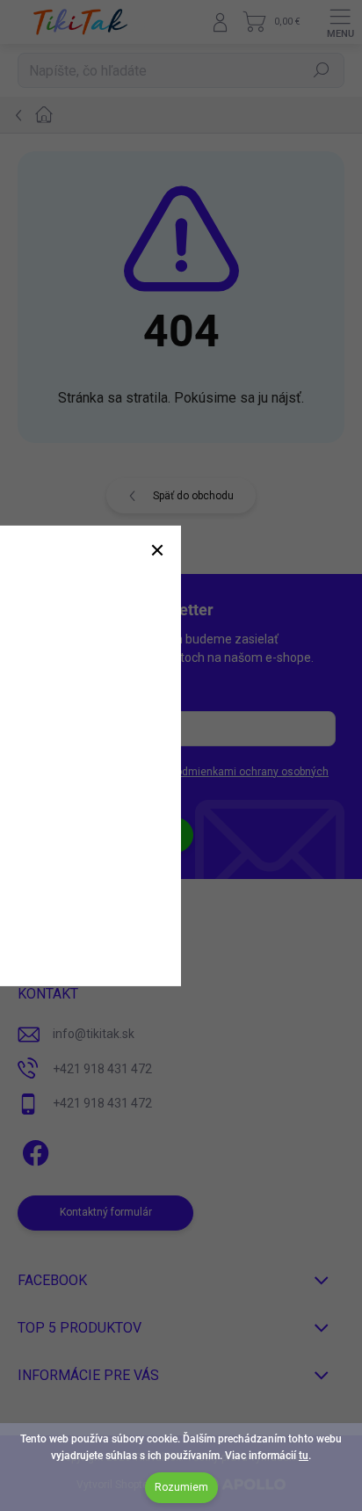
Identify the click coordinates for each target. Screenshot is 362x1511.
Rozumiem (181, 1487)
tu (303, 1455)
